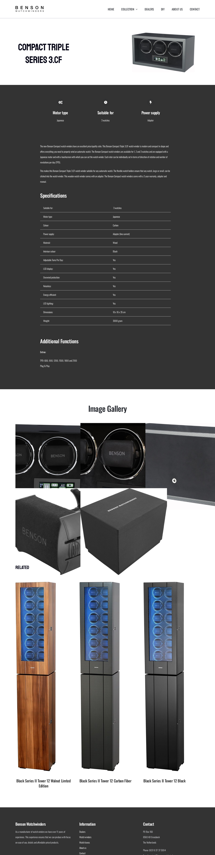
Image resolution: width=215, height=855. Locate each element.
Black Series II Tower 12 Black (164, 781)
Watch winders (85, 837)
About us (82, 847)
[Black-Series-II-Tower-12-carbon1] (99, 583)
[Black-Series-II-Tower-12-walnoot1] (35, 583)
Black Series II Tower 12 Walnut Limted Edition (43, 783)
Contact (82, 853)
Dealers (82, 831)
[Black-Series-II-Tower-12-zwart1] (163, 583)
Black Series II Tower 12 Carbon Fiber (105, 781)
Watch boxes (84, 842)
